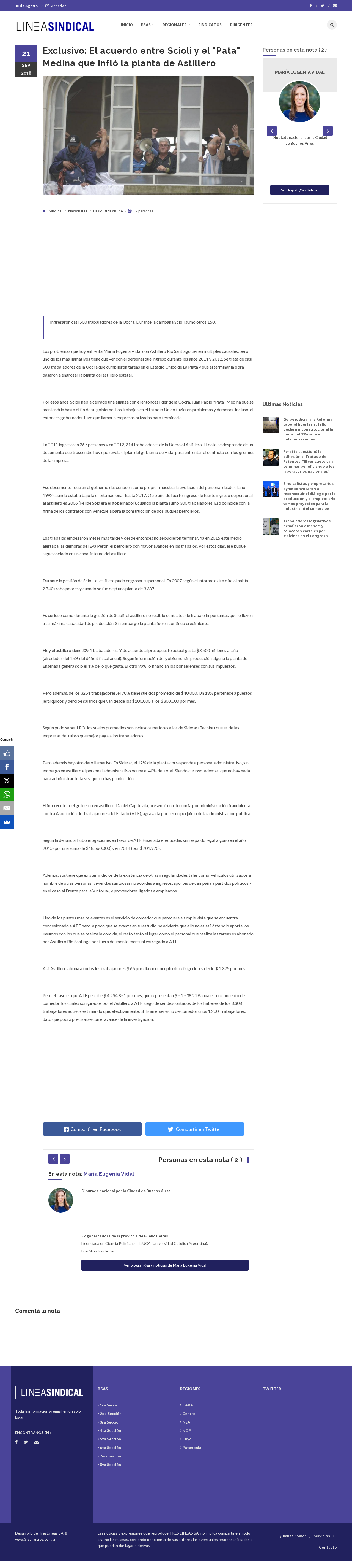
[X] (7, 781)
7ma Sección (111, 1456)
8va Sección (110, 1464)
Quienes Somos (292, 1535)
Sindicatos (210, 24)
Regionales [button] (174, 24)
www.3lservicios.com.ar (35, 1539)
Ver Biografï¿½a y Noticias (300, 190)
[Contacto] (335, 6)
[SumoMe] (7, 822)
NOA (186, 1430)
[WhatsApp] (7, 794)
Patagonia (191, 1447)
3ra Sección (110, 1422)
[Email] (7, 808)
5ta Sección (110, 1438)
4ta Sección (110, 1430)
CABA (187, 1405)
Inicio (127, 24)
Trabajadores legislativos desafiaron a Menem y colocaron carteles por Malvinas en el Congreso (307, 528)
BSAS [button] (146, 24)
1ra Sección (110, 1405)
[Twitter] (325, 6)
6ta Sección (110, 1447)
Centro (189, 1413)
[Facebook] (313, 6)
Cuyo (187, 1438)
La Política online (108, 211)
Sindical (55, 211)
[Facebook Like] (7, 753)
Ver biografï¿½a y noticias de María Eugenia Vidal (165, 1265)
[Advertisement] (148, 269)
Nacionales (77, 211)
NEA (186, 1422)
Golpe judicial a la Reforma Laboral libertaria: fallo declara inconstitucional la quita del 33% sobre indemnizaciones (308, 429)
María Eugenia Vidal (109, 1174)
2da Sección (111, 1413)
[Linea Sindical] (60, 25)
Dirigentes (241, 24)
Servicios (322, 1535)
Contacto (328, 1547)
